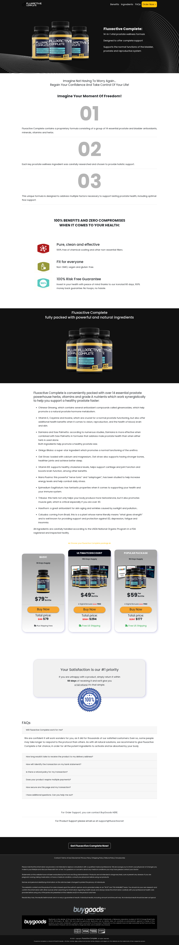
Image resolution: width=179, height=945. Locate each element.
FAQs (138, 4)
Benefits (114, 4)
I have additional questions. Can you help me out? (49, 795)
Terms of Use (66, 858)
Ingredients (127, 4)
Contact (57, 858)
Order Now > (149, 4)
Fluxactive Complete (89, 938)
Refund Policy (110, 858)
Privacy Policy (86, 858)
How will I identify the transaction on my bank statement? (53, 764)
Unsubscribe (120, 858)
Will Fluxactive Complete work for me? (44, 729)
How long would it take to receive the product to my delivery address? (59, 756)
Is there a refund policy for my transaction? (47, 772)
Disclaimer (76, 858)
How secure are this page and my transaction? (48, 787)
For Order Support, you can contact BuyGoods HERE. (89, 812)
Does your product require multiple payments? (48, 779)
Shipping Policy (98, 858)
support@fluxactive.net (111, 820)
